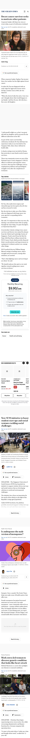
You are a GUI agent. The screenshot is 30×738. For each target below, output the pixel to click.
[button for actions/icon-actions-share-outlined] (26, 66)
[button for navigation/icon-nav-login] (24, 11)
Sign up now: (4, 27)
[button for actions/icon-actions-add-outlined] (15, 467)
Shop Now (7, 395)
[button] (24, 11)
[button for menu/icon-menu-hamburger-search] (27, 11)
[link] (9, 11)
